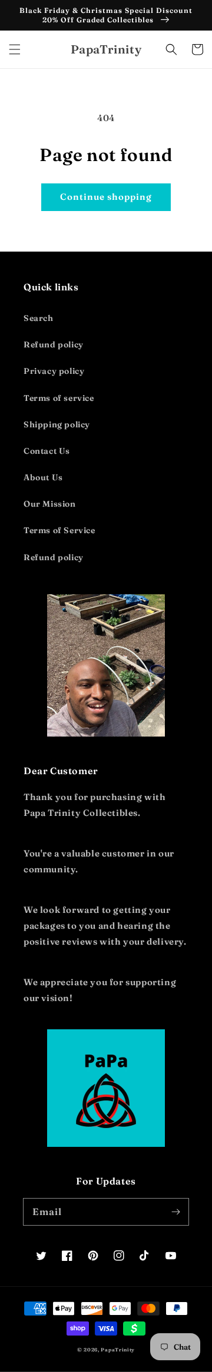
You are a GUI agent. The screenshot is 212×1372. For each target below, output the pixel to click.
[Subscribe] (175, 1211)
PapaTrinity (118, 1350)
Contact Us (47, 451)
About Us (43, 477)
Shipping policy (57, 424)
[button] (15, 49)
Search (39, 318)
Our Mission (50, 503)
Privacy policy (54, 371)
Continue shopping (106, 196)
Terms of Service (59, 530)
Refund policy (54, 344)
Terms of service (59, 398)
